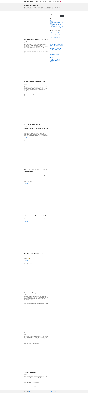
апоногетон (59, 44)
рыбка (51, 57)
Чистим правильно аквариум (32, 124)
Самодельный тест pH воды (58, 34)
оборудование (53, 54)
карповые (51, 49)
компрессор (52, 50)
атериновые (62, 44)
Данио (56, 41)
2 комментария (46, 303)
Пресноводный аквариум (31, 293)
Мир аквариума (31, 391)
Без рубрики (34, 51)
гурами (53, 46)
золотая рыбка (52, 48)
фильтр (60, 59)
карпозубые (56, 49)
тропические (53, 59)
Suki (38, 391)
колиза (59, 49)
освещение (57, 54)
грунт (51, 46)
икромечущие (59, 48)
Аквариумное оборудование (30, 51)
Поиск (51, 14)
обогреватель (57, 53)
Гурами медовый (56, 32)
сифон (57, 57)
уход (58, 59)
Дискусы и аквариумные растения (33, 253)
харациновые (52, 60)
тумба (57, 59)
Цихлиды (25, 263)
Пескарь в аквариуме (57, 37)
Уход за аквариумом (30, 372)
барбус (51, 45)
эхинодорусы (52, 61)
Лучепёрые (59, 41)
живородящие (57, 46)
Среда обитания (42, 51)
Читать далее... (26, 92)
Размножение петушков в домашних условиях (56, 26)
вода (56, 45)
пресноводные (58, 55)
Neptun (52, 32)
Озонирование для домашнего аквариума (35, 215)
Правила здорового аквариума (32, 332)
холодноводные (57, 60)
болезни (54, 45)
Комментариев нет (29, 263)
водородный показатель (60, 45)
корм (55, 50)
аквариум (56, 44)
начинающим (38, 51)
